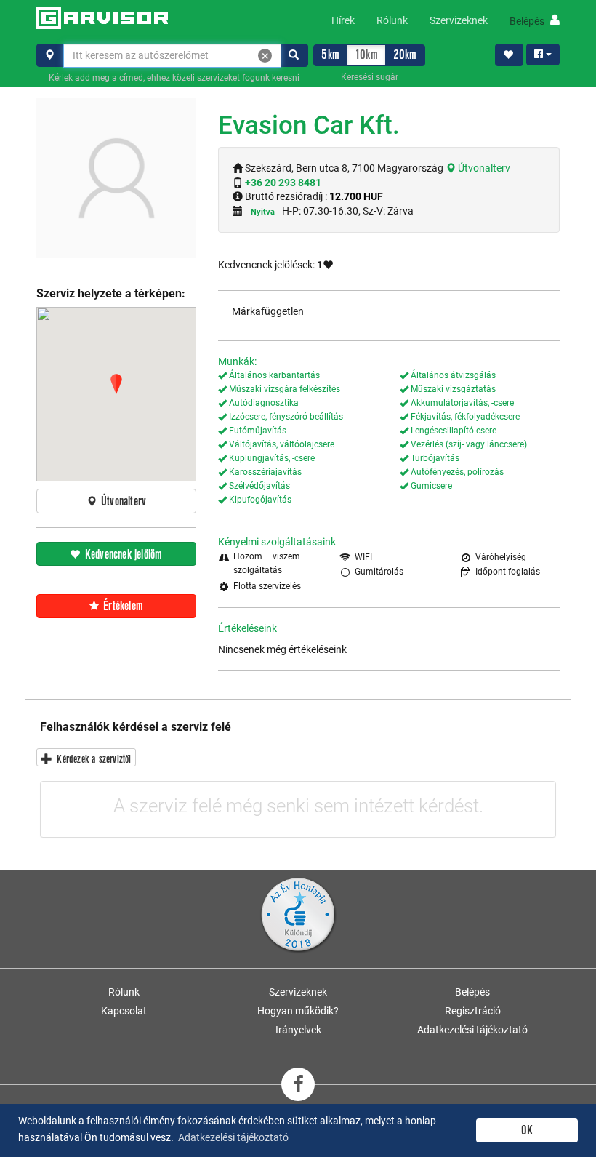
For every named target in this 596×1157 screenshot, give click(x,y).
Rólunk (392, 20)
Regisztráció (473, 1011)
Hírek (343, 20)
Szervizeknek (459, 20)
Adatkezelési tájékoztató (472, 1030)
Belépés (528, 21)
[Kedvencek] (509, 55)
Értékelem (121, 606)
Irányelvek (298, 1030)
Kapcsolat (124, 1011)
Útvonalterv (483, 168)
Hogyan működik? (298, 1011)
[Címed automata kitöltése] (50, 55)
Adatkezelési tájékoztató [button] (233, 1137)
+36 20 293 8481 (283, 182)
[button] (116, 384)
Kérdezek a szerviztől (92, 759)
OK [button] (527, 1130)
